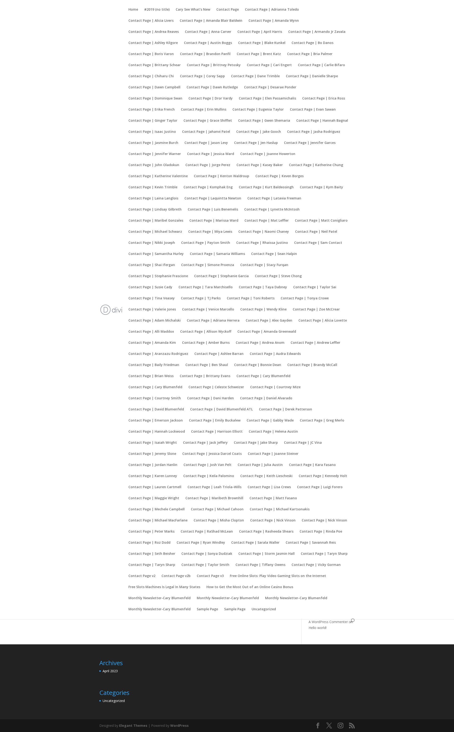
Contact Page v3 (210, 576)
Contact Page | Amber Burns (206, 343)
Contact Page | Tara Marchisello (206, 287)
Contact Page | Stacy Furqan (264, 265)
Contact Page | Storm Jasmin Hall (266, 554)
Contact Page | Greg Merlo (322, 420)
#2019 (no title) (157, 10)
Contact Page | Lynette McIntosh (272, 209)
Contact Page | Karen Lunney (152, 476)
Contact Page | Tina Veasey (151, 298)
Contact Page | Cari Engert (269, 65)
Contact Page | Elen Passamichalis (267, 98)
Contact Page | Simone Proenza (207, 265)
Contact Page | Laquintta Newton (212, 198)
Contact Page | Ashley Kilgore (153, 43)
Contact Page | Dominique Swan (155, 98)
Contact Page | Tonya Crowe (305, 298)
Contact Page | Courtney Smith (154, 398)
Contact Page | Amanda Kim (152, 343)
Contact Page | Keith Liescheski (266, 476)
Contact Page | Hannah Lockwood (156, 432)
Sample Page (207, 609)
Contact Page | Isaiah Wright (152, 443)
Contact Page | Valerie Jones (152, 309)
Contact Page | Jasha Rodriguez (313, 132)
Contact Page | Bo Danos (312, 43)
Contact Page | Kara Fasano (312, 465)
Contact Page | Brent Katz (259, 54)
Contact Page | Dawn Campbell (154, 87)
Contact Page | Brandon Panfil (205, 54)
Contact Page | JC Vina (303, 443)
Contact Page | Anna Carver (208, 32)
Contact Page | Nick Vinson (273, 520)
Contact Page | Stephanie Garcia (221, 276)
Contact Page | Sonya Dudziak (206, 554)
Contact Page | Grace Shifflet (207, 121)
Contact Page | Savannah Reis (311, 543)
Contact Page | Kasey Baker (259, 165)
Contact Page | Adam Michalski (154, 321)
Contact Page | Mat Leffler (266, 221)
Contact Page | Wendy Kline (263, 309)
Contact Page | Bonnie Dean (257, 365)
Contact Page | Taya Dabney (263, 287)
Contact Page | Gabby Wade (270, 420)
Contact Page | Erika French (151, 110)
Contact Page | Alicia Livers (151, 21)
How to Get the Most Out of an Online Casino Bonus (249, 587)
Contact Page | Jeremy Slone (152, 454)
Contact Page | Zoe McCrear (316, 309)
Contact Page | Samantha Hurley (156, 254)
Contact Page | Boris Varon (151, 54)
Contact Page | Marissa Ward (213, 221)
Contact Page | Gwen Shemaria (264, 121)
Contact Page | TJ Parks (201, 298)
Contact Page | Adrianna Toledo (272, 10)
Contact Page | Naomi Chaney (263, 232)
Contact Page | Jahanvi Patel (206, 132)
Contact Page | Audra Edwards (275, 354)
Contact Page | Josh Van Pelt (207, 465)
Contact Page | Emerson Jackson (155, 420)
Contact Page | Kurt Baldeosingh (266, 187)
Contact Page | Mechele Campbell (156, 509)
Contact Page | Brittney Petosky (214, 65)
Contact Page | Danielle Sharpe (312, 76)
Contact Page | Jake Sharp (256, 443)
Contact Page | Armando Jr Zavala (316, 32)
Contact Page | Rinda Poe (321, 532)
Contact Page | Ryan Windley (201, 543)
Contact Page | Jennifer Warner (154, 154)
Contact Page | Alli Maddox (151, 332)
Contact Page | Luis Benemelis (213, 209)
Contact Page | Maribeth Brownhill (214, 498)
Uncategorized (264, 609)
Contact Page (227, 10)
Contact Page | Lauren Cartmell (154, 487)
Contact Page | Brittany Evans (205, 376)
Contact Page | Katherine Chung (316, 165)
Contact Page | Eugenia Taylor (258, 110)
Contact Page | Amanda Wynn (274, 21)
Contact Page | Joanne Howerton (267, 154)
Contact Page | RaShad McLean (207, 532)
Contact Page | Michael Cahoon (217, 509)
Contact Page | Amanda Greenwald (266, 332)
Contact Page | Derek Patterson (285, 409)
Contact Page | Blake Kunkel (261, 43)
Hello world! (318, 627)
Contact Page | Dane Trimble (255, 76)
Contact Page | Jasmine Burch (153, 143)
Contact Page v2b (176, 576)
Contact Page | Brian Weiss (151, 376)
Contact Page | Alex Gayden (269, 321)
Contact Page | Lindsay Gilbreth (155, 209)
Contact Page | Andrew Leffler (315, 343)
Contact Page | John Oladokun (153, 165)
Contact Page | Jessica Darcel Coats (212, 454)
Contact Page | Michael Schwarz (155, 232)
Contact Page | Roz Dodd (149, 543)
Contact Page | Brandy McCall (312, 365)
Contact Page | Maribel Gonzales (155, 221)
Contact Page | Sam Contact (318, 243)
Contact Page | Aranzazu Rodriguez (158, 354)
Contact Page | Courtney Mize (275, 387)
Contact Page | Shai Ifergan (151, 265)
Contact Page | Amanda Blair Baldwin (211, 21)
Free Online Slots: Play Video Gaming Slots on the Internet (278, 576)
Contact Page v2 (141, 576)
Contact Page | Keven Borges (279, 176)
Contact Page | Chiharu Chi (151, 76)
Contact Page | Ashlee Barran (219, 354)
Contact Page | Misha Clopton (219, 520)
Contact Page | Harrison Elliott (217, 432)
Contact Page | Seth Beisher (151, 554)
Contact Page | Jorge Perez (207, 165)
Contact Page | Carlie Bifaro (321, 65)
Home (133, 10)
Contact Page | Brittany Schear (154, 65)
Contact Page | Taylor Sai (314, 287)
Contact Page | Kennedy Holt (323, 476)
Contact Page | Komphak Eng (208, 187)
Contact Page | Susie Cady (150, 287)
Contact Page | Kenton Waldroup (221, 176)
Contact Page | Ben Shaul (206, 365)
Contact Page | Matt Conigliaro (321, 221)
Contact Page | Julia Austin (260, 465)
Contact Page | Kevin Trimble (152, 187)
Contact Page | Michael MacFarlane (158, 520)
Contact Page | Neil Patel (316, 232)
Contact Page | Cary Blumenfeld (263, 376)
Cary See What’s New (193, 10)
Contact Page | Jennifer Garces (310, 143)
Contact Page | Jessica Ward (210, 154)
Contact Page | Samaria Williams (217, 254)
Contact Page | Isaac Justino (152, 132)
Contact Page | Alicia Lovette (322, 321)
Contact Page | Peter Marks (151, 532)
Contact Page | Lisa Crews (269, 487)
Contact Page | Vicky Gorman (316, 565)
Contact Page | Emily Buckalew (214, 420)
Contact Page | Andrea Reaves (153, 32)
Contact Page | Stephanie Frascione (158, 276)
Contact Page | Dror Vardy (210, 98)
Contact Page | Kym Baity (321, 187)
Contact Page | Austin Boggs (208, 43)
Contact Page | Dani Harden (210, 398)
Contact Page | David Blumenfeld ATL (221, 409)
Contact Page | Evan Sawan (313, 110)
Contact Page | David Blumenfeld (156, 409)
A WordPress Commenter (328, 622)
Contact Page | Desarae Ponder (270, 87)
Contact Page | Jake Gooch (258, 132)
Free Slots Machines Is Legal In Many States (164, 587)
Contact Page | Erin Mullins (203, 110)
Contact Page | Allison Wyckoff (205, 332)
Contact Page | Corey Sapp (202, 76)
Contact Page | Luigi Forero (320, 487)
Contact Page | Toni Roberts (251, 298)
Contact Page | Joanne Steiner (273, 454)
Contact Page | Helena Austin (273, 432)
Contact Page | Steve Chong (278, 276)
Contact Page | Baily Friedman (153, 365)
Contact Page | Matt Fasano (273, 498)
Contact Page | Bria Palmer (309, 54)
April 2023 (110, 671)
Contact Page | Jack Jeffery (205, 443)
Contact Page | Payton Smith (205, 243)
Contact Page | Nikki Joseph (151, 243)
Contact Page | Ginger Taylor (152, 121)
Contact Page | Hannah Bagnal (322, 121)
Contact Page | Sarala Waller (255, 543)
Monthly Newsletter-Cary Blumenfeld (159, 598)
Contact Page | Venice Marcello (208, 309)
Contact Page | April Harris (259, 32)
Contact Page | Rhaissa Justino (262, 243)
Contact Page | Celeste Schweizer (216, 387)
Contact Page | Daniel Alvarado (266, 398)
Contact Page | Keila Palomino (208, 476)
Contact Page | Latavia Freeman (274, 198)
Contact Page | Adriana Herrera (213, 321)
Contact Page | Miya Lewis (210, 232)
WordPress (179, 725)
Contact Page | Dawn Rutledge (212, 87)
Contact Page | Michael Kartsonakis (280, 509)
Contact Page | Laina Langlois (153, 198)
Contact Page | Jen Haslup (256, 143)
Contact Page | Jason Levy (206, 143)
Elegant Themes (133, 725)
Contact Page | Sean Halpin (274, 254)
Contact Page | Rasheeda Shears (266, 532)
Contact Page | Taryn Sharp (324, 554)
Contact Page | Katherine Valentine (158, 176)
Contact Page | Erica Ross (323, 98)
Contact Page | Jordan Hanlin (152, 465)
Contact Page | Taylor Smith (205, 565)
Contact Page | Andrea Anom (260, 343)
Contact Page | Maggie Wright (153, 498)
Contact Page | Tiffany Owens (260, 565)
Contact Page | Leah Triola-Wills (214, 487)
